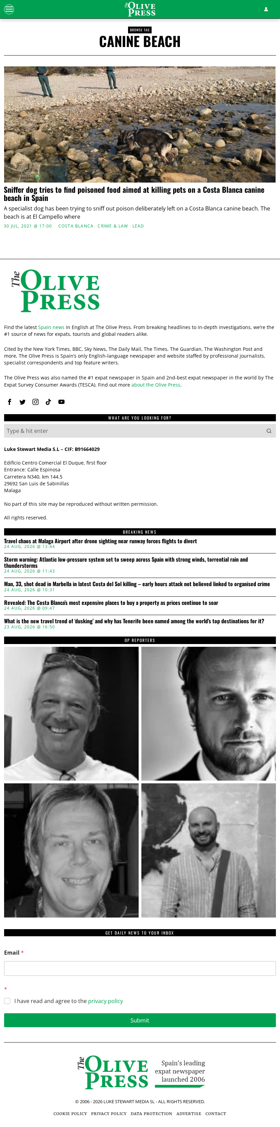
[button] (269, 431)
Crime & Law (113, 226)
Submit (139, 1020)
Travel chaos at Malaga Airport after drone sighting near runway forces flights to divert (100, 541)
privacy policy (105, 1001)
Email (14, 953)
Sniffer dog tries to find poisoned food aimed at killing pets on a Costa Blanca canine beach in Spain (134, 193)
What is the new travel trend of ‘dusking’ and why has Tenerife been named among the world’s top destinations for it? (134, 621)
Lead (138, 226)
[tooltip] (9, 401)
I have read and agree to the (68, 1001)
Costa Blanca (76, 226)
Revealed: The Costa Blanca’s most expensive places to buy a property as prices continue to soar (111, 603)
